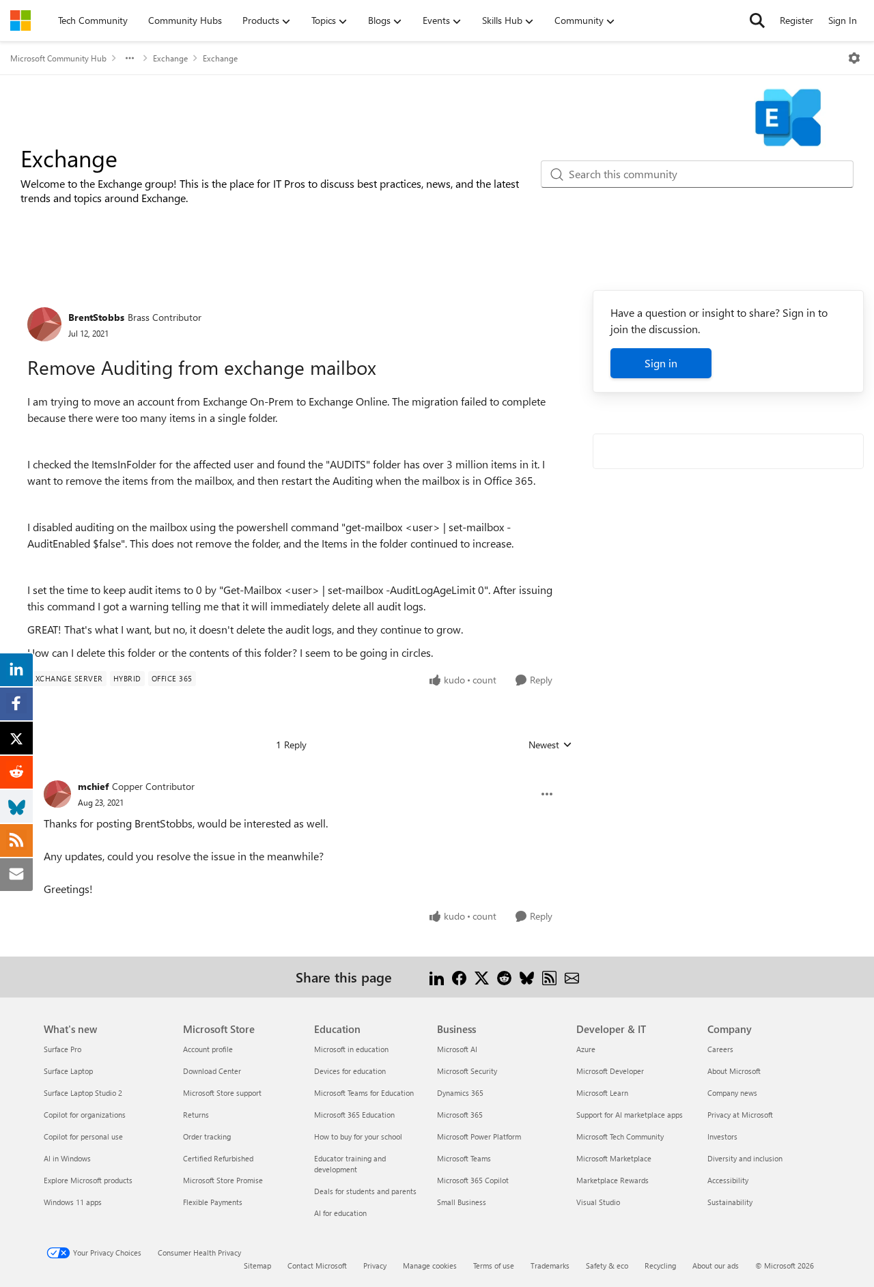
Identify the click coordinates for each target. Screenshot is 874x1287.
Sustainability (729, 1202)
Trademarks (550, 1265)
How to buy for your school (358, 1136)
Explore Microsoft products (88, 1180)
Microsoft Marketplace (613, 1158)
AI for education (340, 1213)
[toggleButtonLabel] (854, 58)
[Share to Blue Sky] (527, 977)
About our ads (715, 1265)
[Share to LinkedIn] (436, 977)
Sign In (842, 20)
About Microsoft (734, 1071)
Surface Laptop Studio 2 (83, 1093)
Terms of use (493, 1265)
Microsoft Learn (602, 1093)
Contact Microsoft (317, 1265)
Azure (585, 1049)
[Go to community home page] (20, 20)
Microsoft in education (351, 1049)
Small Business (461, 1202)
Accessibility (727, 1180)
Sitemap (257, 1265)
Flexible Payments (212, 1202)
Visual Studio (598, 1202)
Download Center (212, 1071)
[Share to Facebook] (459, 977)
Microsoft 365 (460, 1114)
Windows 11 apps (73, 1202)
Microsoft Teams (464, 1158)
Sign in (661, 363)
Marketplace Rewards (612, 1180)
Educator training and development (350, 1163)
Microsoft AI (457, 1049)
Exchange (170, 58)
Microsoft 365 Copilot (473, 1180)
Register (796, 20)
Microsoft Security (467, 1071)
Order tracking (207, 1136)
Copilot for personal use (83, 1136)
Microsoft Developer (610, 1071)
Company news (732, 1093)
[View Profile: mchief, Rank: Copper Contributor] (57, 794)
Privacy (374, 1265)
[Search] (757, 20)
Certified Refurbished (218, 1158)
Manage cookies (430, 1265)
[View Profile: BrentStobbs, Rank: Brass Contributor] (44, 324)
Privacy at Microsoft (740, 1114)
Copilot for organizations (85, 1114)
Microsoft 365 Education (354, 1114)
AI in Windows (67, 1158)
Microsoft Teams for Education (364, 1093)
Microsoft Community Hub (58, 58)
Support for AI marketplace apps (629, 1114)
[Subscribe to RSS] (549, 977)
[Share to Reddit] (504, 977)
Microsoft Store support (222, 1093)
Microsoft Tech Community (620, 1136)
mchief (93, 786)
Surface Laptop (68, 1071)
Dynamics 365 (460, 1093)
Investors (722, 1136)
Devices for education (350, 1071)
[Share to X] (482, 977)
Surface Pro (62, 1049)
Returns (196, 1114)
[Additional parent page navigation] (130, 58)
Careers (720, 1049)
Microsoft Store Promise (223, 1180)
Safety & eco (607, 1265)
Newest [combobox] (550, 745)
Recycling (660, 1265)
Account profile (208, 1049)
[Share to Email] (572, 977)
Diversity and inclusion (745, 1158)
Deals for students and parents (365, 1191)
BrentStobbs (96, 317)
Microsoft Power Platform (479, 1136)
